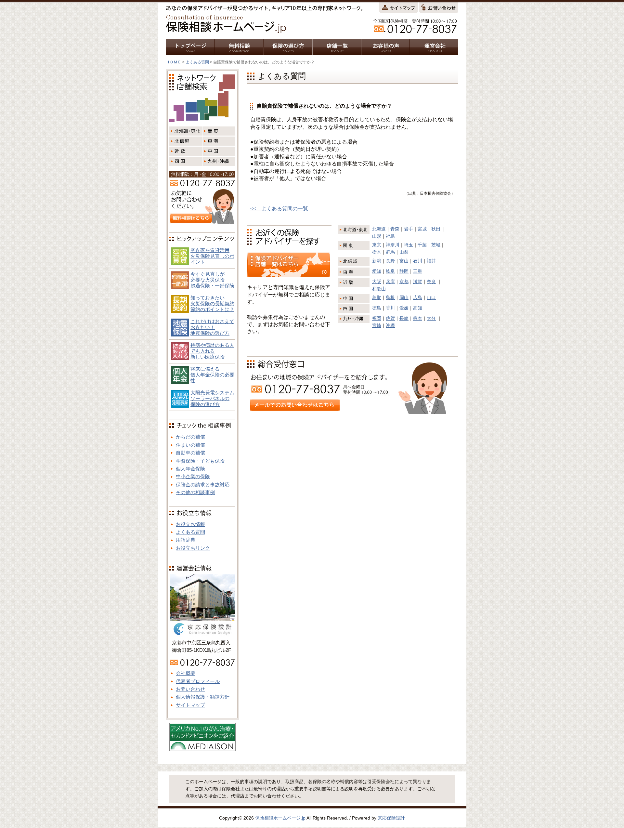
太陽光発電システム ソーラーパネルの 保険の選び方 (212, 398)
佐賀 (390, 318)
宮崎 (376, 325)
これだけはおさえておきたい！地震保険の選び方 (212, 327)
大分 (431, 318)
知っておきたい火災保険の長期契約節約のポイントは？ (212, 303)
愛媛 (404, 307)
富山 (404, 260)
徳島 (376, 307)
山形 (376, 236)
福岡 (376, 318)
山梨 (404, 252)
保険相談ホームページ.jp (280, 818)
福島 (390, 236)
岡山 (404, 297)
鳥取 (376, 297)
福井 (431, 260)
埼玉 (408, 244)
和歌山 (379, 288)
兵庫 (390, 281)
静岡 (404, 271)
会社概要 (185, 673)
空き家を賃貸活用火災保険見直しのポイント (212, 256)
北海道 (379, 228)
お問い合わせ (190, 689)
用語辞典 (185, 540)
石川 (417, 260)
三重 (417, 271)
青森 (394, 228)
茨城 (435, 244)
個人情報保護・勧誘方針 (202, 697)
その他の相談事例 (195, 492)
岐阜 (390, 271)
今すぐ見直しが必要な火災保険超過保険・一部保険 (212, 279)
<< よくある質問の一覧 (279, 208)
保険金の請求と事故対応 (202, 484)
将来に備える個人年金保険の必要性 (212, 374)
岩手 (408, 228)
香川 (390, 307)
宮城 (422, 228)
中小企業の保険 (193, 476)
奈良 (431, 281)
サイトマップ (190, 705)
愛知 (376, 271)
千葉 (422, 244)
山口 (431, 297)
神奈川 (392, 244)
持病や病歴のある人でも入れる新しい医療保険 (212, 351)
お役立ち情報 (190, 524)
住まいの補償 (190, 445)
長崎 (404, 318)
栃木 (376, 252)
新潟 (376, 260)
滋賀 (417, 281)
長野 (390, 260)
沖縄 (390, 325)
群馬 (390, 252)
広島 (417, 297)
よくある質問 (197, 62)
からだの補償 (190, 437)
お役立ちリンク (193, 548)
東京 (376, 244)
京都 (404, 281)
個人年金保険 (190, 468)
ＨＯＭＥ (173, 62)
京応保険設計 (391, 818)
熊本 (417, 318)
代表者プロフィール (198, 681)
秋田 (436, 228)
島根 (390, 297)
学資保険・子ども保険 (200, 461)
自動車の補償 (190, 452)
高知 (417, 307)
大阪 (376, 281)
